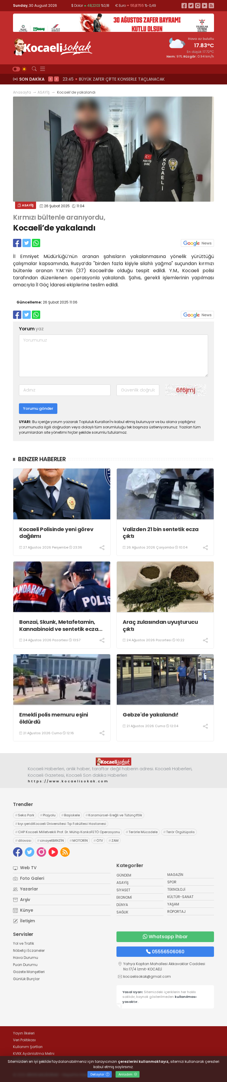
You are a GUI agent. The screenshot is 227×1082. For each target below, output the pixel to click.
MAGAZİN (175, 874)
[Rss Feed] (211, 5)
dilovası (23, 840)
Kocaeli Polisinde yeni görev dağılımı (56, 533)
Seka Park (24, 815)
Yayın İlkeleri (24, 1033)
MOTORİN (78, 840)
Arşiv (24, 900)
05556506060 (168, 951)
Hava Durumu (25, 957)
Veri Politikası (24, 1039)
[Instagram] (197, 5)
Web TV (28, 868)
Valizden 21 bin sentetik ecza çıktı (161, 533)
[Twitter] (191, 5)
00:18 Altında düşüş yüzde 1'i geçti (115, 79)
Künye (26, 910)
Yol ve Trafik (23, 943)
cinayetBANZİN (50, 840)
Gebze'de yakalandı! (151, 714)
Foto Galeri (31, 878)
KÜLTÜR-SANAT (180, 896)
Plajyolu (48, 815)
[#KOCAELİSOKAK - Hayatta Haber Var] (53, 46)
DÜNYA (122, 904)
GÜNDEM (123, 875)
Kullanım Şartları (28, 1046)
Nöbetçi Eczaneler (29, 950)
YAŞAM (173, 904)
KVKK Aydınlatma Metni (33, 1053)
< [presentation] (50, 78)
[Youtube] (204, 5)
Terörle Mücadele (142, 832)
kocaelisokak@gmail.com (147, 976)
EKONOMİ (124, 897)
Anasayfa (22, 92)
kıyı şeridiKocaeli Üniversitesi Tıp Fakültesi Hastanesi (60, 823)
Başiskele (70, 815)
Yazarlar (28, 889)
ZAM (113, 840)
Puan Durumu (25, 964)
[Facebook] (184, 5)
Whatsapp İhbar (168, 936)
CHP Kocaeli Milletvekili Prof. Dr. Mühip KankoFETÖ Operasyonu (67, 832)
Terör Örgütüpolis (179, 832)
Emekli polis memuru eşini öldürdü (53, 718)
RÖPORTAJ (176, 911)
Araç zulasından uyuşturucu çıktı (160, 625)
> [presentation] (56, 78)
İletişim (27, 921)
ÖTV (98, 840)
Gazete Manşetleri (29, 971)
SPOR (171, 881)
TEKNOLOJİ (176, 889)
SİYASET (123, 889)
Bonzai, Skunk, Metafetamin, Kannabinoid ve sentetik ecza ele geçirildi (58, 625)
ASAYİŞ (44, 92)
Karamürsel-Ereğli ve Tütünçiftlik (113, 815)
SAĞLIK (122, 912)
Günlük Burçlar (26, 978)
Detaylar (97, 1074)
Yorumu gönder (38, 408)
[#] (113, 761)
